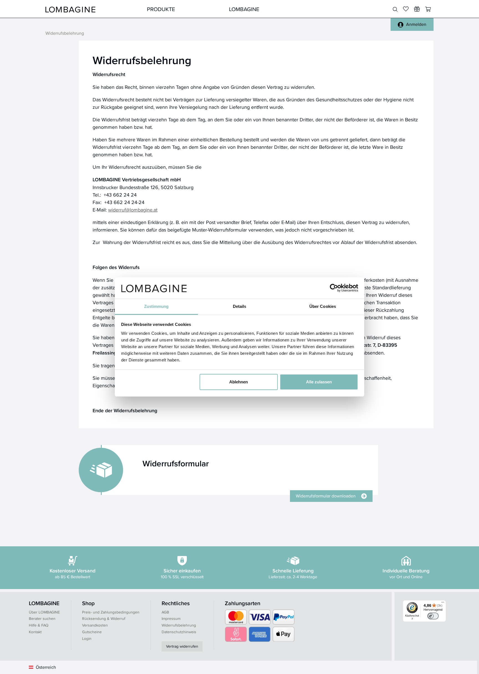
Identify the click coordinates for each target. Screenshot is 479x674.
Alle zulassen (319, 381)
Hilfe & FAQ (39, 625)
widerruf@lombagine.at (132, 209)
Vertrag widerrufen (182, 646)
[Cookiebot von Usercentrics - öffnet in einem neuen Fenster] (334, 288)
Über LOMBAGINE (44, 612)
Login (86, 638)
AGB (165, 612)
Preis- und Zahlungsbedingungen (110, 612)
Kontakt (35, 632)
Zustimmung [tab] (156, 306)
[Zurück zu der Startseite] (70, 9)
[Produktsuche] (395, 9)
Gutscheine (92, 632)
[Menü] (442, 603)
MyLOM (326, 9)
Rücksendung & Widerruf (103, 618)
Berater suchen (42, 618)
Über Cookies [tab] (322, 306)
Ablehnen (238, 381)
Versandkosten (95, 625)
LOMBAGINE (244, 9)
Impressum (171, 618)
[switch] (433, 616)
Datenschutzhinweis (179, 632)
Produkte (161, 9)
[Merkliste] (406, 8)
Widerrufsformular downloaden (326, 496)
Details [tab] (239, 306)
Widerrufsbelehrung (179, 625)
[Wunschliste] (417, 8)
